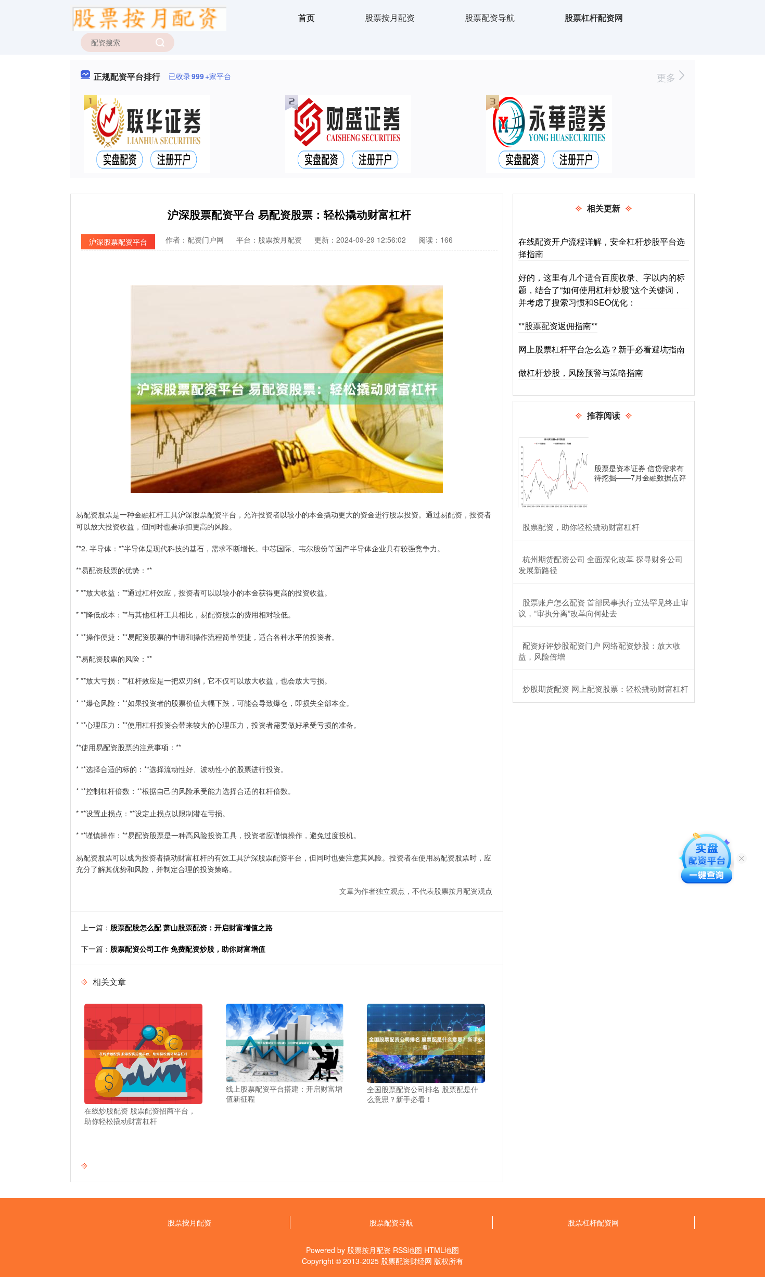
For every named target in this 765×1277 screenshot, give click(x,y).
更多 (667, 77)
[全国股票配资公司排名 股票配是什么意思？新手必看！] (426, 1042)
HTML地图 (441, 1250)
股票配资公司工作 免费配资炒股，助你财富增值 (187, 948)
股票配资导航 (490, 17)
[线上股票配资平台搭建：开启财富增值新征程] (285, 1041)
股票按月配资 (390, 17)
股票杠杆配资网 (594, 17)
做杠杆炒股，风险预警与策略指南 (580, 372)
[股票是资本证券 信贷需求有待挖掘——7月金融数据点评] (553, 472)
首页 (306, 17)
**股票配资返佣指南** (557, 326)
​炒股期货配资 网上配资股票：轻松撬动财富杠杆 (605, 688)
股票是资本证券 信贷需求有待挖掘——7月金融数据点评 (640, 473)
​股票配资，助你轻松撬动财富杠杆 (581, 526)
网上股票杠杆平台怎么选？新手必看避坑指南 (601, 349)
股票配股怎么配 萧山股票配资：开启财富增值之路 (191, 927)
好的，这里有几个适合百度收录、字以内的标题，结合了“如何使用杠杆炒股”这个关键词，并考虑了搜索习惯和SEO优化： (601, 289)
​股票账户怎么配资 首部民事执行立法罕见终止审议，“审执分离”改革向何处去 (603, 607)
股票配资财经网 (406, 1261)
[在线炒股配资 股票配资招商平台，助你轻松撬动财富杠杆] (143, 1053)
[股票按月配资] (148, 16)
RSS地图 (407, 1250)
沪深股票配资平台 (118, 241)
